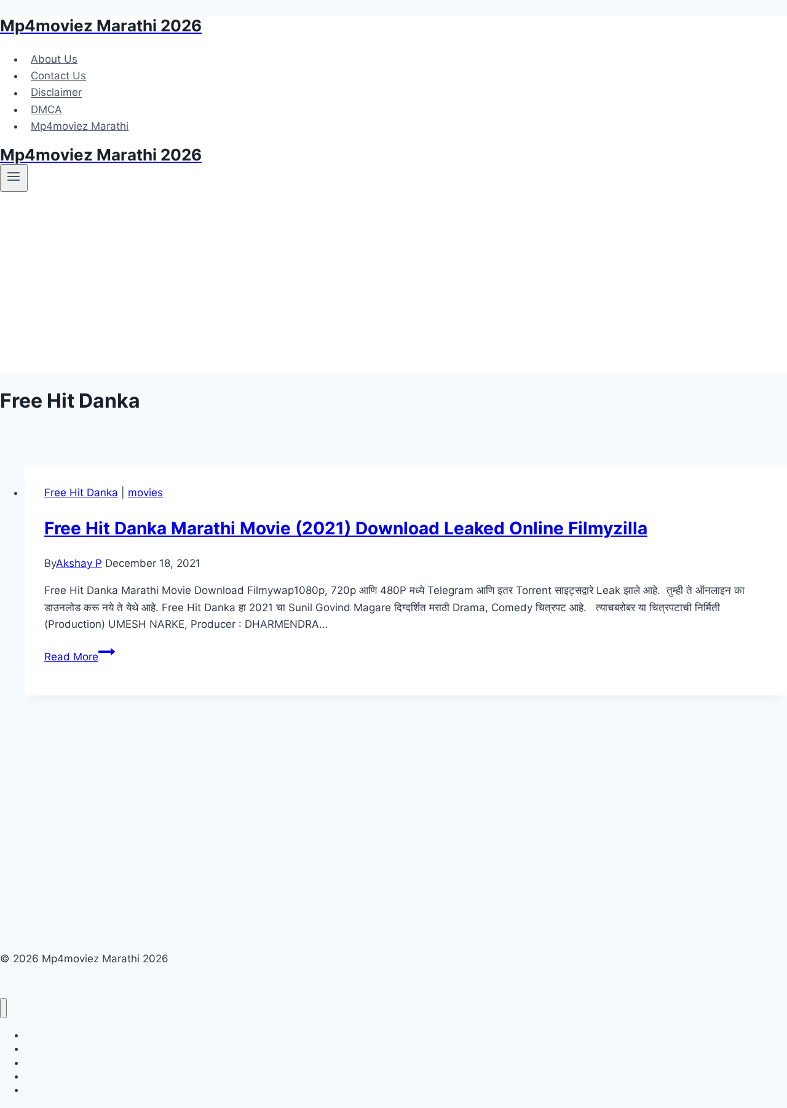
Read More (79, 657)
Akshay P (79, 563)
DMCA (46, 109)
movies (145, 492)
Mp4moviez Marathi (80, 126)
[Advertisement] (393, 286)
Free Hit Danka (81, 492)
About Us (54, 59)
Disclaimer (56, 93)
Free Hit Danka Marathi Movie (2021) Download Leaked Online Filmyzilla (345, 528)
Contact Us (58, 75)
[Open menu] (14, 177)
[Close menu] (3, 1008)
